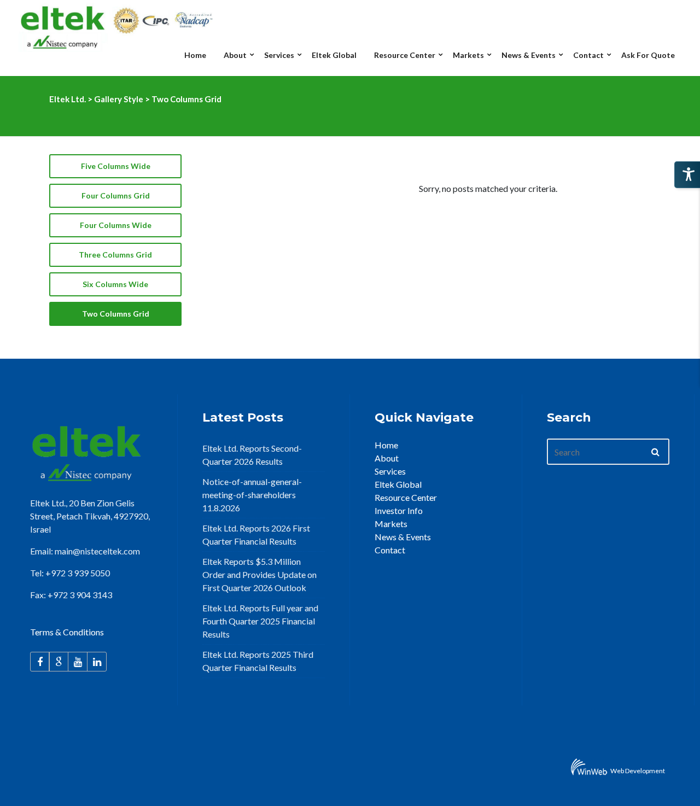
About (387, 458)
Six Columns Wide (115, 284)
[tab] (115, 166)
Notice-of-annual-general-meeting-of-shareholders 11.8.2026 (252, 494)
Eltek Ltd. (67, 99)
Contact (390, 550)
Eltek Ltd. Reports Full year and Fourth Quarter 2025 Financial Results (260, 621)
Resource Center (406, 497)
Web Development (637, 771)
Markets (391, 523)
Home (386, 445)
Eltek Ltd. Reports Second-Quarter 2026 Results (252, 454)
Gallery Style (118, 99)
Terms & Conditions (67, 632)
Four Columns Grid (115, 195)
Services (390, 471)
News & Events (403, 537)
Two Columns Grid (115, 313)
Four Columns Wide (115, 225)
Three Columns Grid (115, 254)
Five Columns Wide (115, 166)
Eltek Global (398, 484)
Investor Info (399, 510)
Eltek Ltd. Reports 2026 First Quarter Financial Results (256, 534)
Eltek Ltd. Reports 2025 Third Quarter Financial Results (257, 661)
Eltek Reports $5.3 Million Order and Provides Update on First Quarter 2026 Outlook (259, 574)
